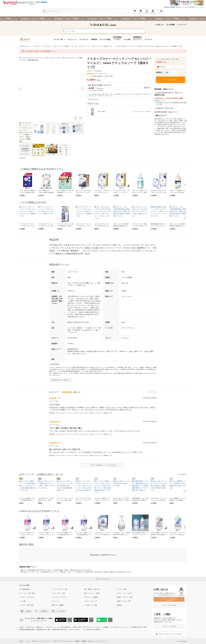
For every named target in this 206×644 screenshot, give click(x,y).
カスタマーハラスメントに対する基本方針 (58, 627)
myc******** (53, 425)
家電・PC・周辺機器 (58, 605)
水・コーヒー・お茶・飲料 (27, 593)
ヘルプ (201, 7)
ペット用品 (22, 601)
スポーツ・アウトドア (90, 601)
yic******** (52, 401)
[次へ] (82, 89)
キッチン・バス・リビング (124, 593)
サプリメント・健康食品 (91, 597)
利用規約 (77, 641)
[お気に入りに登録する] (81, 118)
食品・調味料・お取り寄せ (92, 589)
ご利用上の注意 (76, 627)
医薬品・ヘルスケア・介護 (124, 597)
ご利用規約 (105, 627)
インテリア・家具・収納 (26, 605)
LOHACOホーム (24, 46)
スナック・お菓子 (122, 589)
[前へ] (20, 89)
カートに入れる (171, 80)
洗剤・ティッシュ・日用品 (92, 593)
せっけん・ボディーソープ (80, 46)
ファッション (56, 601)
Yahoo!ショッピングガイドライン (97, 641)
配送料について (159, 100)
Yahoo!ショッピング (25, 641)
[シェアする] (76, 118)
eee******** (52, 446)
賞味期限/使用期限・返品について (165, 112)
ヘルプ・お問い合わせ (168, 605)
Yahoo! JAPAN (169, 7)
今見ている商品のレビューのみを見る (103, 465)
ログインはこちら (93, 99)
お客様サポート (40, 627)
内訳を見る (147, 87)
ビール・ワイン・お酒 (58, 593)
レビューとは (152, 392)
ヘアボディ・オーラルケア (42, 46)
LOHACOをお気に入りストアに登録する (170, 634)
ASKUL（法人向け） (75, 629)
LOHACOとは (30, 627)
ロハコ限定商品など (25, 589)
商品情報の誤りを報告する (61, 380)
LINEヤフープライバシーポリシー (42, 641)
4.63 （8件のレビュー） (101, 73)
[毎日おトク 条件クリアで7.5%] (103, 18)
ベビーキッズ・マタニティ (59, 597)
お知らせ (21, 627)
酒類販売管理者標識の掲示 (27, 629)
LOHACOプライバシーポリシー (92, 627)
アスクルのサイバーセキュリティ (120, 627)
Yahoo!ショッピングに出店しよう (187, 7)
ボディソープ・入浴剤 (61, 46)
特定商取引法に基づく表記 (139, 627)
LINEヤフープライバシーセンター (63, 641)
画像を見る (22, 158)
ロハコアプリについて (38, 621)
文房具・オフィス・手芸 (124, 601)
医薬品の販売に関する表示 (59, 629)
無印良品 (119, 605)
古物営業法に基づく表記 (43, 629)
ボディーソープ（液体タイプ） (102, 46)
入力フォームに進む (169, 626)
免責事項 (83, 641)
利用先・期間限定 (98, 90)
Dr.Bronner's (98, 71)
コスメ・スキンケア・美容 (59, 589)
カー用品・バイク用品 (90, 605)
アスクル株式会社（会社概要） (92, 629)
